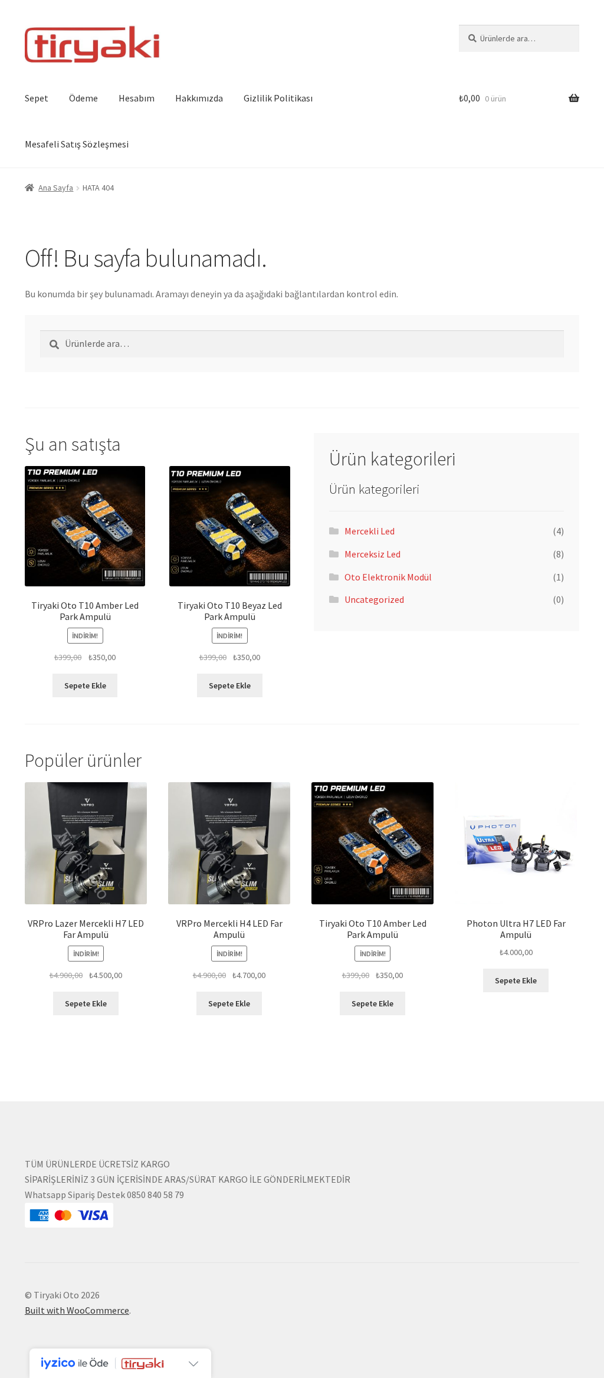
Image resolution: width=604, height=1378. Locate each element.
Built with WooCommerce (77, 1310)
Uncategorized (374, 599)
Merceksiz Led (372, 554)
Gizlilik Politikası (278, 98)
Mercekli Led (369, 531)
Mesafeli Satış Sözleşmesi (77, 144)
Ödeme (83, 98)
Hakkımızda (199, 98)
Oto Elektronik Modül (388, 577)
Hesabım (137, 98)
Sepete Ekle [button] (85, 685)
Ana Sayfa (55, 187)
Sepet (36, 98)
